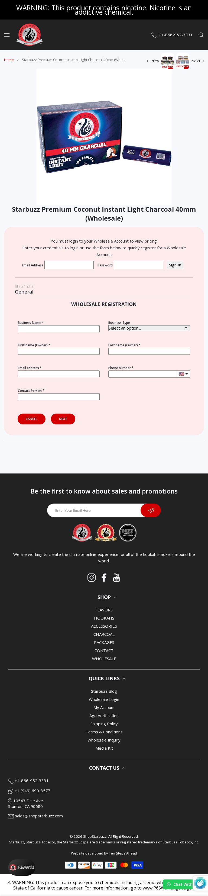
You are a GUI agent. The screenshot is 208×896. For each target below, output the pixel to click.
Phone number (119, 368)
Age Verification (104, 715)
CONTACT (104, 650)
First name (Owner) (33, 345)
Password (105, 265)
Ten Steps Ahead (123, 853)
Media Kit (104, 748)
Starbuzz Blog (104, 691)
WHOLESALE (104, 658)
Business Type (119, 322)
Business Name (29, 322)
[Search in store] (201, 34)
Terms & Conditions (104, 731)
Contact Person (30, 390)
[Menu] (6, 34)
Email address (28, 368)
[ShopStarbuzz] (29, 35)
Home (9, 59)
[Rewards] (21, 867)
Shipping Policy (104, 723)
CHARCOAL (104, 634)
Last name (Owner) (123, 345)
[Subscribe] (151, 510)
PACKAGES (104, 642)
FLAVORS (104, 610)
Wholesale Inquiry (104, 740)
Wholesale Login (104, 699)
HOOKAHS (104, 618)
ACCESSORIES (104, 626)
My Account (104, 707)
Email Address (32, 265)
